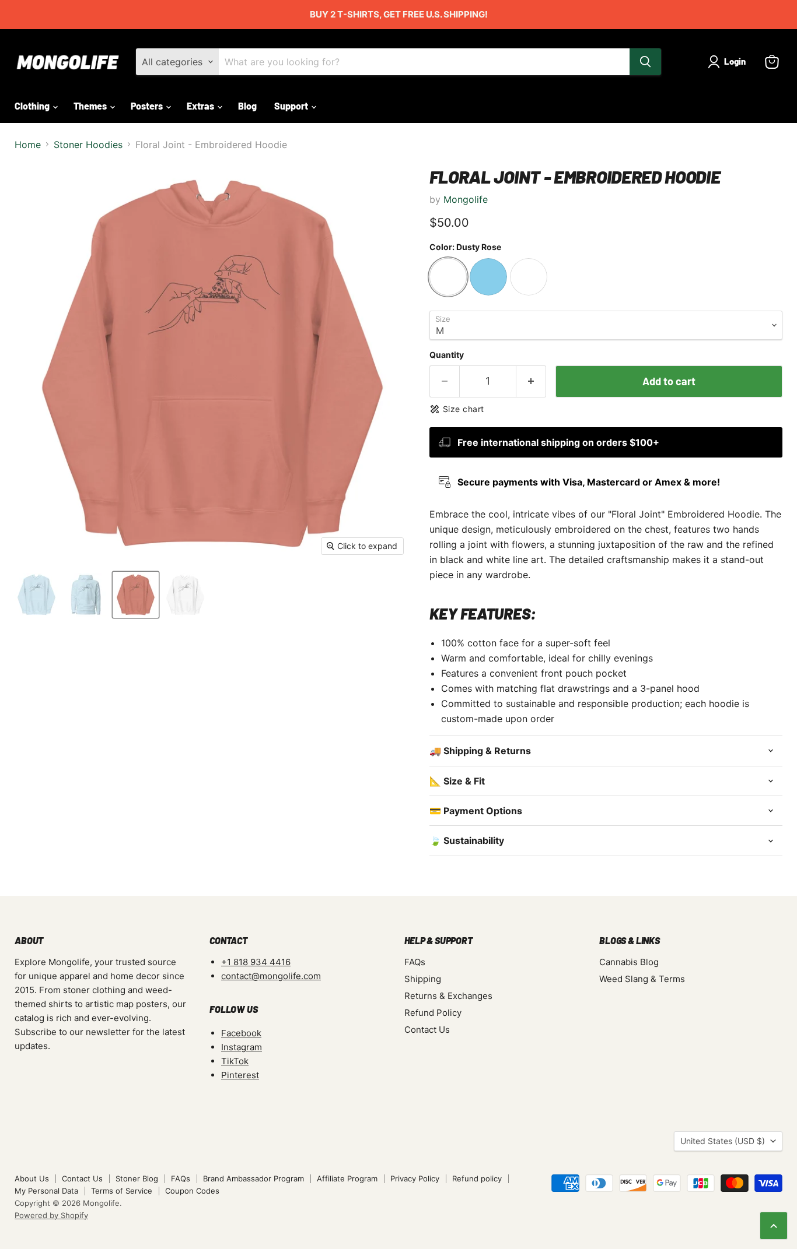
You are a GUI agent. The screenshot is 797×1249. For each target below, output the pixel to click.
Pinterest (240, 1075)
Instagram (241, 1047)
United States (722, 1141)
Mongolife (465, 199)
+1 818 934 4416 (256, 961)
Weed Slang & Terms (642, 978)
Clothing (33, 105)
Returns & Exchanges (448, 995)
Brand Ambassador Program (253, 1178)
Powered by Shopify (51, 1215)
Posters (148, 105)
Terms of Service (121, 1190)
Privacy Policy (414, 1178)
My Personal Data (46, 1190)
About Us (32, 1178)
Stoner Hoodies (88, 144)
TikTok (235, 1061)
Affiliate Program (347, 1178)
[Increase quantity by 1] (531, 381)
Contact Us (427, 1029)
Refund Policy (433, 1012)
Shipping (422, 978)
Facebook (241, 1033)
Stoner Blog (137, 1178)
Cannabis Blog (629, 961)
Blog (247, 105)
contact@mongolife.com (271, 975)
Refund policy (477, 1178)
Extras (201, 105)
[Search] (645, 61)
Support (292, 105)
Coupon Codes (192, 1190)
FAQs (414, 961)
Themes (91, 105)
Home (28, 144)
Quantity (446, 355)
